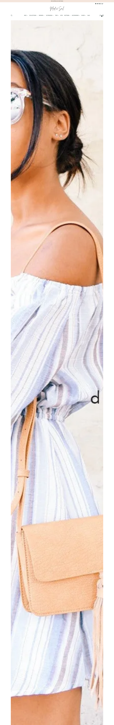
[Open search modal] (11, 15)
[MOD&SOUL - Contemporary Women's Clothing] (57, 9)
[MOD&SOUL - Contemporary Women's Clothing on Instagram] (100, 3)
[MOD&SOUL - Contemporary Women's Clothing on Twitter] (97, 3)
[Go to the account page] (99, 15)
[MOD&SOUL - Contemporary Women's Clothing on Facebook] (95, 3)
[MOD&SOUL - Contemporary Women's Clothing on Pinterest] (99, 3)
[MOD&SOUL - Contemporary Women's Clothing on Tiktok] (102, 3)
